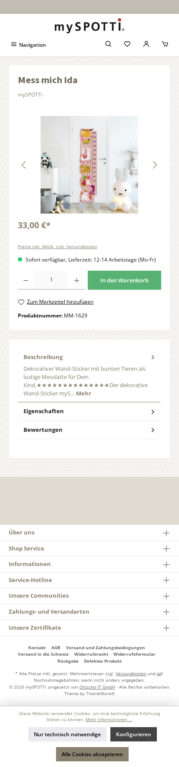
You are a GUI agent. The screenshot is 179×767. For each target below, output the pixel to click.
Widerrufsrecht (91, 654)
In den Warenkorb (124, 280)
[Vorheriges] (24, 165)
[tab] (89, 375)
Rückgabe (68, 661)
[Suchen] (108, 45)
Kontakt (37, 647)
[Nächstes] (154, 165)
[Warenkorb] (165, 45)
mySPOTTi (30, 94)
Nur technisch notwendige (67, 734)
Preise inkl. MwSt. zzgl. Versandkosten (57, 246)
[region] (89, 165)
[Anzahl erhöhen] (77, 280)
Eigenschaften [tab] (43, 411)
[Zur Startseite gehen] (89, 25)
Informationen (30, 564)
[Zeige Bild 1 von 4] (66, 205)
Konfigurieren (133, 734)
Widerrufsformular (134, 654)
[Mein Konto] (146, 45)
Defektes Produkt (103, 661)
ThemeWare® (100, 693)
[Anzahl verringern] (26, 280)
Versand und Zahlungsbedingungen (105, 647)
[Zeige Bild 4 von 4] (112, 205)
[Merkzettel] (127, 45)
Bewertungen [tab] (43, 430)
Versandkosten (131, 673)
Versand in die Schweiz (43, 654)
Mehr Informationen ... (109, 719)
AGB (55, 647)
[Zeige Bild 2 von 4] (81, 205)
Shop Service (26, 548)
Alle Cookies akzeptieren (92, 754)
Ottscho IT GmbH (97, 687)
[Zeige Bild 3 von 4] (96, 205)
